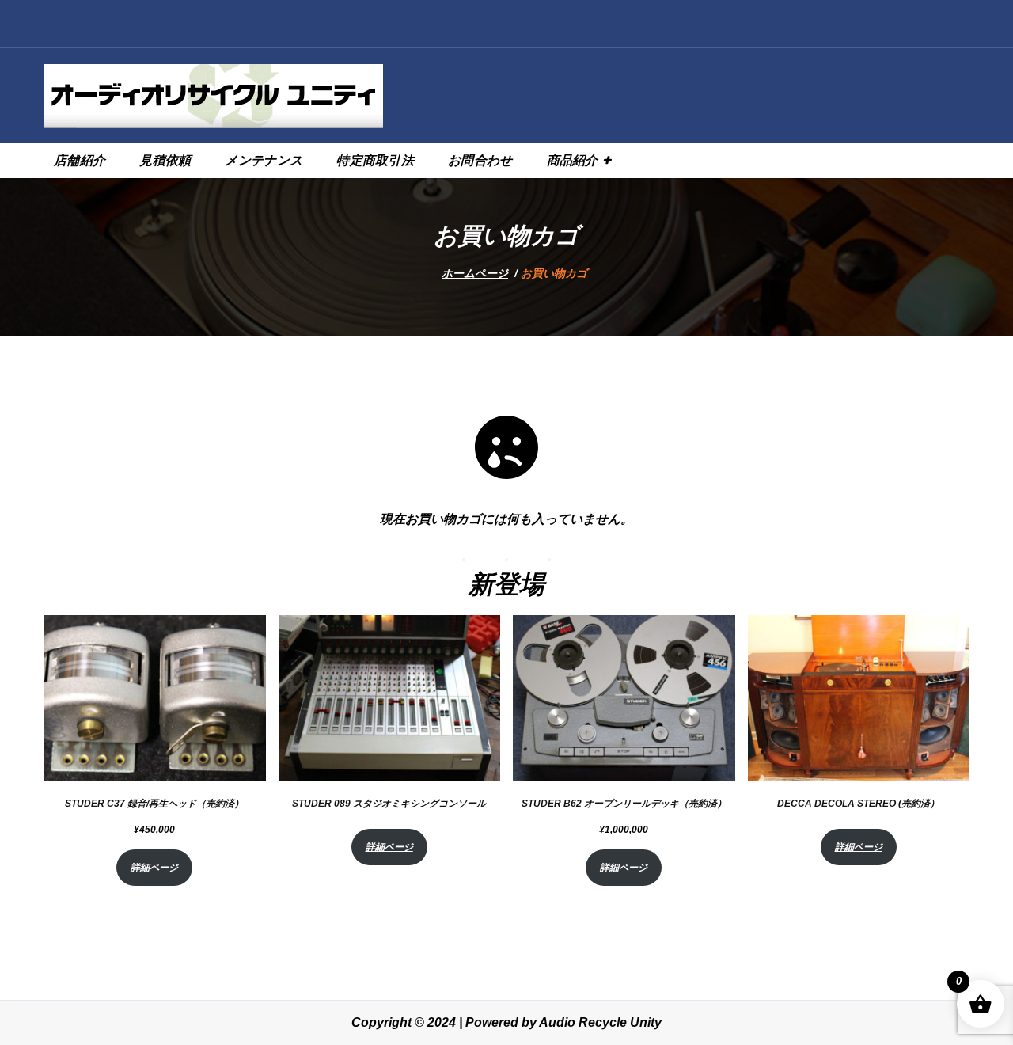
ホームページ (475, 273)
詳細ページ (154, 867)
